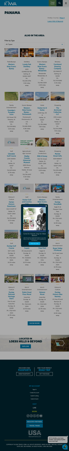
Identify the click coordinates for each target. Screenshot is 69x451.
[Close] (46, 206)
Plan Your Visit (34, 243)
